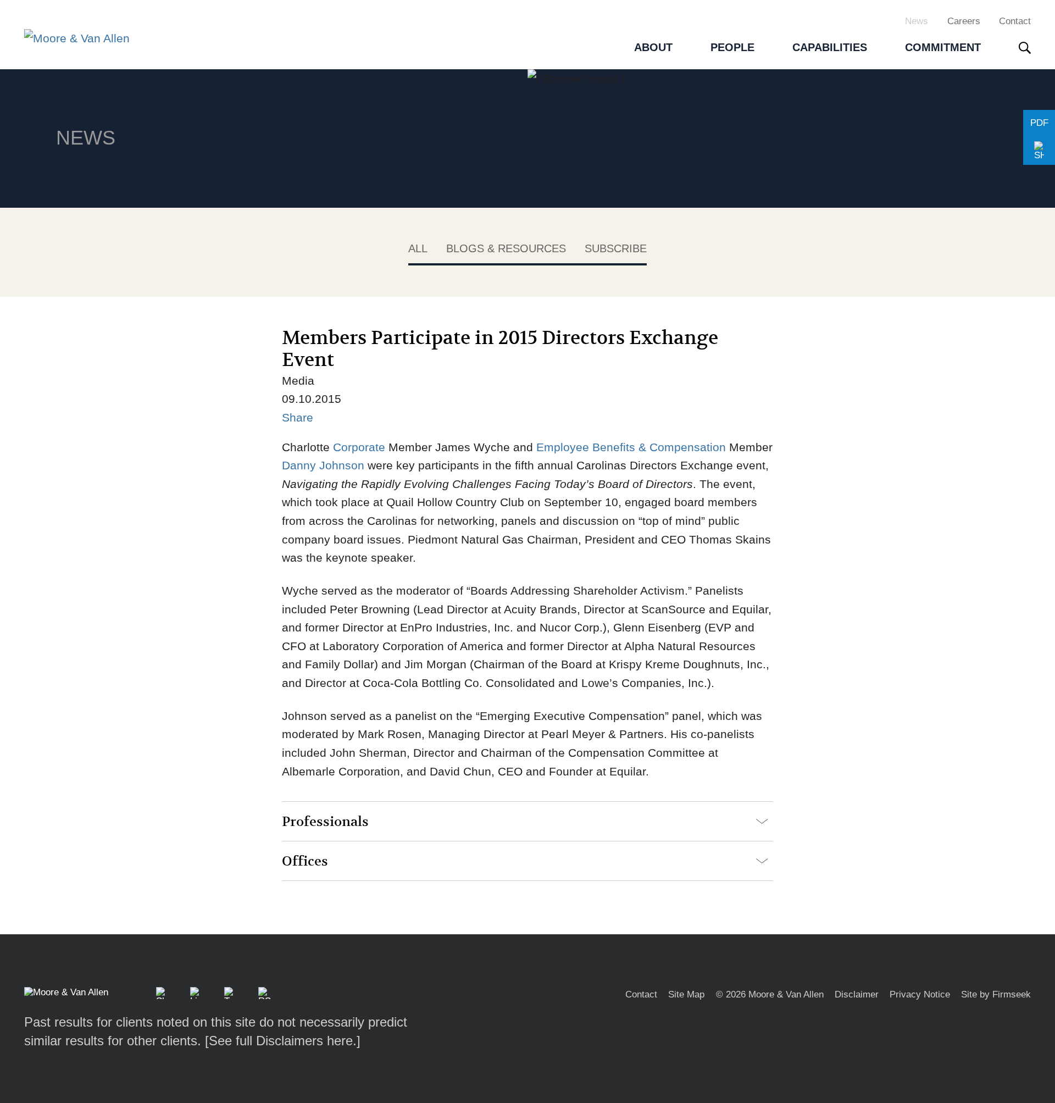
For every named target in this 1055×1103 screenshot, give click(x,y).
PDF (1039, 123)
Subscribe (616, 248)
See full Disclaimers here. (283, 1040)
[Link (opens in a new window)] (196, 993)
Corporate (360, 447)
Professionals (325, 821)
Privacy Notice (920, 994)
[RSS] (264, 993)
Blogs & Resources (506, 248)
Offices (305, 861)
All (417, 248)
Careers (963, 20)
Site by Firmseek (996, 994)
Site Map (686, 994)
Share (297, 417)
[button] (1039, 151)
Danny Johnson (325, 465)
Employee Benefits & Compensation (631, 447)
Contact (1015, 20)
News (916, 20)
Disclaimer (857, 994)
